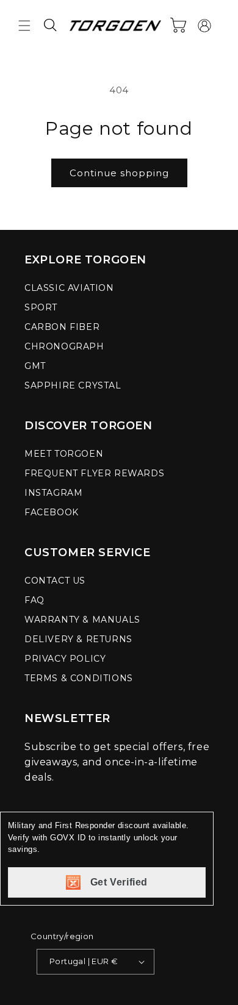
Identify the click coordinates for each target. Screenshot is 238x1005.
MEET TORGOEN (63, 453)
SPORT (40, 307)
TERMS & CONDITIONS (78, 678)
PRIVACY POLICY (65, 658)
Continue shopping (119, 173)
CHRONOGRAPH (64, 346)
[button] (24, 25)
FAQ (34, 600)
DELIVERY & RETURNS (78, 639)
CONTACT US (54, 580)
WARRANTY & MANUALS (82, 619)
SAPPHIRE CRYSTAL (72, 385)
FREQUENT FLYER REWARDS (94, 473)
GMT (35, 365)
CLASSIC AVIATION (69, 287)
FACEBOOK (51, 512)
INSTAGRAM (53, 492)
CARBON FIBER (61, 326)
